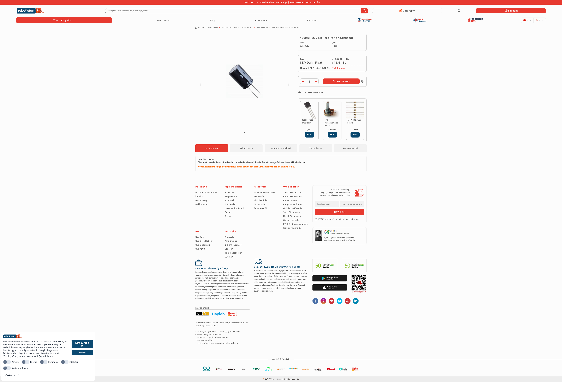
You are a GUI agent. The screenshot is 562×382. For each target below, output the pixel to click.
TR (527, 20)
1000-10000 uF (262, 27)
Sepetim (229, 248)
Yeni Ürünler (163, 20)
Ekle (309, 134)
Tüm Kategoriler (233, 252)
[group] (244, 81)
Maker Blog (201, 200)
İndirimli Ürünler (233, 244)
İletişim (199, 196)
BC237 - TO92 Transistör (307, 121)
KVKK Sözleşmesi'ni (326, 219)
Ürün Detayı (211, 148)
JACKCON (336, 42)
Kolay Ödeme (290, 200)
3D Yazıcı (229, 192)
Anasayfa (201, 27)
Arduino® (229, 200)
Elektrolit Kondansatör (243, 27)
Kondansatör (226, 27)
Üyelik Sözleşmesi (292, 216)
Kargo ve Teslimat (292, 204)
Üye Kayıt (200, 248)
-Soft (266, 379)
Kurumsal (312, 20)
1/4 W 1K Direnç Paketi (354, 121)
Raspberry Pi (231, 196)
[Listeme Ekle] (362, 81)
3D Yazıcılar (260, 204)
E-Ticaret (272, 379)
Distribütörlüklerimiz (206, 192)
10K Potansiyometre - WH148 (332, 123)
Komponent (213, 27)
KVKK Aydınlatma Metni (295, 224)
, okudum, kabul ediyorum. (338, 219)
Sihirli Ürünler (261, 200)
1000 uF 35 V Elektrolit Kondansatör (285, 27)
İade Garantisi (350, 148)
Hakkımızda (201, 204)
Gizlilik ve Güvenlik (292, 208)
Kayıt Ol (339, 212)
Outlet (228, 212)
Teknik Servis (246, 148)
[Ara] (364, 10)
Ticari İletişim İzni (292, 192)
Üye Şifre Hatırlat (204, 241)
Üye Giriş (199, 237)
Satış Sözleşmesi (291, 212)
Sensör (228, 216)
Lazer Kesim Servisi (234, 208)
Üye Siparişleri (202, 244)
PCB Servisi (230, 204)
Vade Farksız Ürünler (264, 192)
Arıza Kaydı (261, 20)
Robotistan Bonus (292, 196)
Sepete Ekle (343, 81)
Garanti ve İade (291, 220)
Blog (212, 20)
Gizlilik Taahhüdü (292, 228)
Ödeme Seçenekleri (281, 148)
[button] (244, 132)
